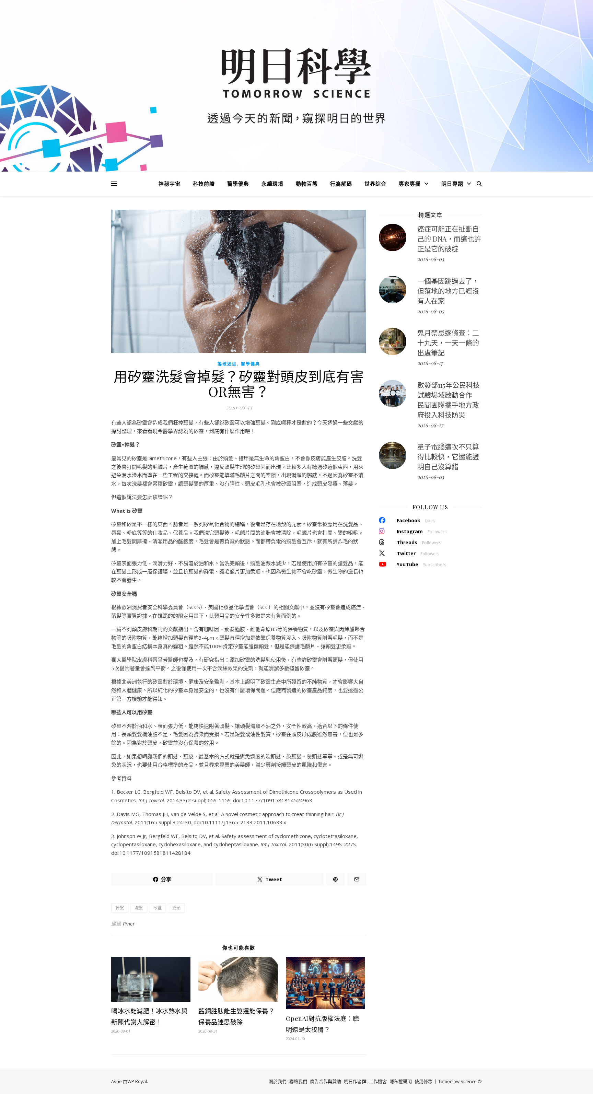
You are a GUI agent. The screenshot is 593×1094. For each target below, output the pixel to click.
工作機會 (378, 1081)
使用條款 (423, 1081)
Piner (129, 923)
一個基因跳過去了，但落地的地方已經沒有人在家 (448, 290)
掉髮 (120, 908)
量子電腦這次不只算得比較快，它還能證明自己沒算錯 (448, 456)
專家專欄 (410, 183)
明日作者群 (355, 1081)
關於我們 (278, 1081)
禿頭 (176, 908)
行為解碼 (341, 183)
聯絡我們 (298, 1081)
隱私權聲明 (400, 1081)
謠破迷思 (227, 364)
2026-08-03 (430, 259)
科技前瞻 (204, 183)
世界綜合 (375, 183)
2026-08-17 (430, 363)
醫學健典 (238, 183)
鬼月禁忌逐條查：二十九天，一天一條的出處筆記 (448, 342)
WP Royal (137, 1081)
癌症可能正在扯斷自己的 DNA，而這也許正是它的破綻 (449, 238)
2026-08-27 (430, 425)
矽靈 (157, 908)
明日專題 (452, 183)
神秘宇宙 (170, 183)
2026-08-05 (430, 311)
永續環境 (272, 183)
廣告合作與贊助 (325, 1081)
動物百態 (307, 183)
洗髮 (139, 908)
